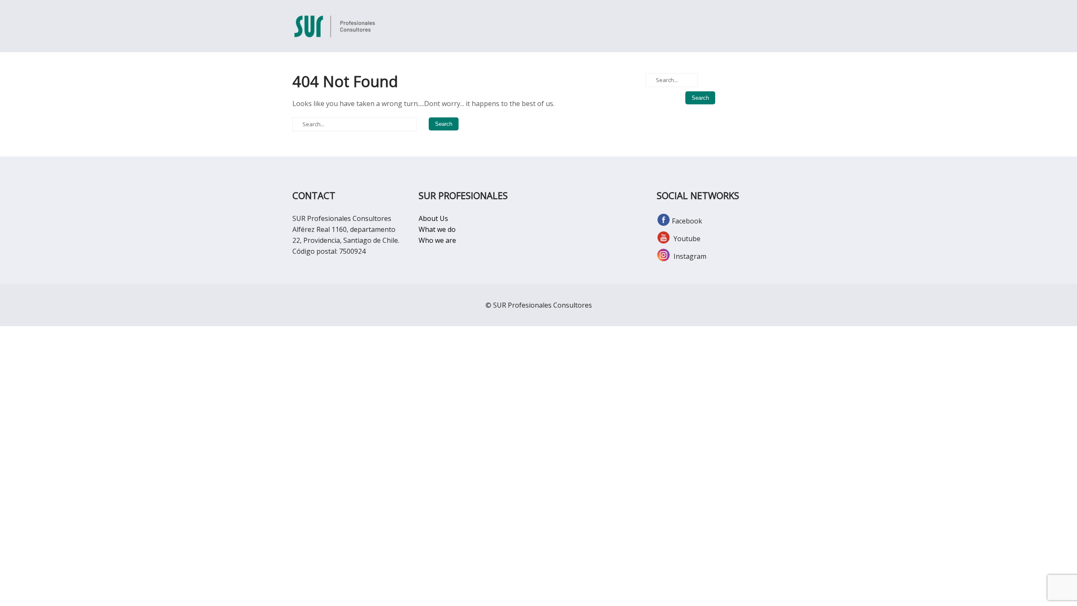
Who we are (437, 240)
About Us (433, 218)
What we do (437, 229)
